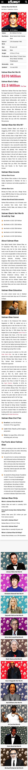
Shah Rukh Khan (6, 354)
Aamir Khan (22, 332)
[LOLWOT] (14, 1)
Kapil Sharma (8, 383)
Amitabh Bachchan (13, 414)
